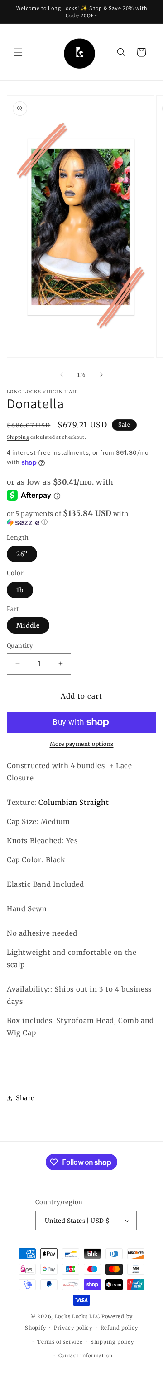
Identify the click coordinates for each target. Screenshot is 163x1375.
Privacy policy (73, 1328)
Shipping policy (112, 1342)
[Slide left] (62, 375)
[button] (18, 52)
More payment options (82, 743)
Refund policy (119, 1328)
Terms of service (59, 1342)
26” (22, 554)
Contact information (85, 1355)
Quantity (20, 646)
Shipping (18, 437)
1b (20, 590)
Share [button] (25, 1098)
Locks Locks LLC (78, 1316)
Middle (28, 625)
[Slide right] (101, 375)
